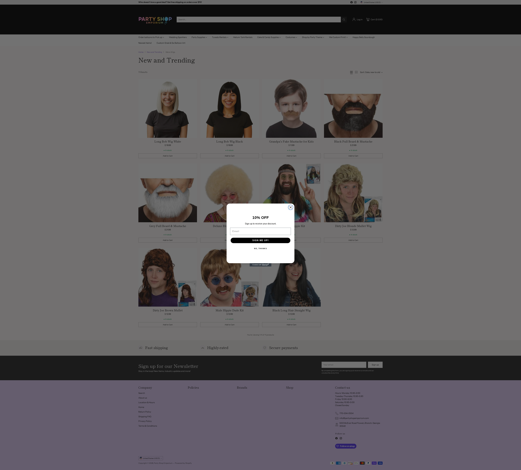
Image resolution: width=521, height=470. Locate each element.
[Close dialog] (290, 207)
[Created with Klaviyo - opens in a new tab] (260, 264)
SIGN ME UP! (260, 240)
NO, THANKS (260, 249)
